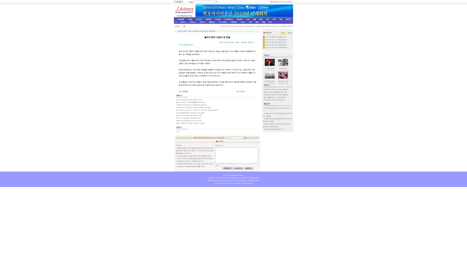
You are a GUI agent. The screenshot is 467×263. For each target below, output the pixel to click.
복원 (228, 42)
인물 (254, 19)
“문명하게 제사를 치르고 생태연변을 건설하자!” (191, 105)
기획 (280, 19)
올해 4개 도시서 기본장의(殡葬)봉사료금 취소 (191, 102)
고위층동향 (180, 19)
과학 (274, 19)
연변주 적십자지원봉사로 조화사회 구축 (189, 115)
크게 (224, 42)
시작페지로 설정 (287, 2)
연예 (250, 22)
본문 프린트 (198, 138)
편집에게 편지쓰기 (209, 138)
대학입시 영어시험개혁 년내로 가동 (263, 26)
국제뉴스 (202, 22)
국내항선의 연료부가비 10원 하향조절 (288, 26)
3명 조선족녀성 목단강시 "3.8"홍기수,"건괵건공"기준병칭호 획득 (197, 110)
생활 (263, 22)
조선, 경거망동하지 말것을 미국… (276, 37)
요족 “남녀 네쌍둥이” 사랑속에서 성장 (188, 118)
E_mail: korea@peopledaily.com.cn (233, 175)
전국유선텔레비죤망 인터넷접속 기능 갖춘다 (190, 113)
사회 (247, 19)
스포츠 (242, 22)
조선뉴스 (183, 22)
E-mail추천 (220, 138)
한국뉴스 (193, 22)
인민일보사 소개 (213, 178)
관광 (257, 22)
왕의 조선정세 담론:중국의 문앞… (276, 42)
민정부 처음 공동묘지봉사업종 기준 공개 (189, 100)
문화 (260, 19)
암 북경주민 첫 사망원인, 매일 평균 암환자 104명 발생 (193, 107)
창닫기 (251, 42)
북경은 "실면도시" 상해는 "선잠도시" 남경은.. (191, 123)
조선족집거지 (228, 19)
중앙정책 (240, 19)
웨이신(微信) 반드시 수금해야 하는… (275, 97)
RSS (257, 178)
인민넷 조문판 (181, 31)
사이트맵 (252, 178)
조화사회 (212, 31)
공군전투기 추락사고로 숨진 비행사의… (276, 89)
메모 (237, 42)
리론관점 (234, 22)
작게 (231, 42)
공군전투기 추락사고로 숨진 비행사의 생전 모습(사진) (233, 26)
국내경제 (218, 19)
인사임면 (199, 19)
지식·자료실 (223, 22)
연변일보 (185, 91)
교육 (267, 19)
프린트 (244, 42)
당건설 (190, 19)
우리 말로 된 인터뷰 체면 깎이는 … (275, 100)
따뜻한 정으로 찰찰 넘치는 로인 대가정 (188, 121)
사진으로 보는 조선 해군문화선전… (276, 40)
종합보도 (212, 22)
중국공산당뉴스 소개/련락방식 (238, 178)
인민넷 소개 (224, 178)
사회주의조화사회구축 (200, 31)
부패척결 (208, 19)
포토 (270, 22)
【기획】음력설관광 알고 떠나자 (274, 129)
